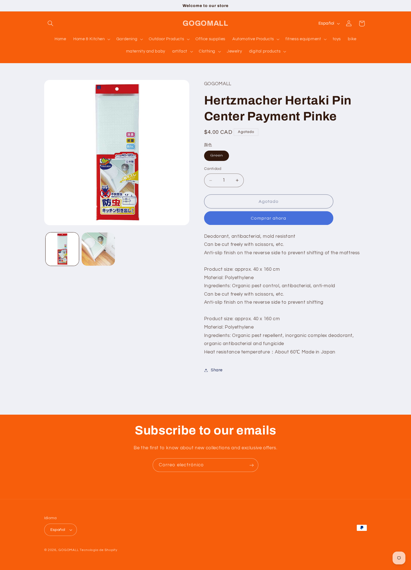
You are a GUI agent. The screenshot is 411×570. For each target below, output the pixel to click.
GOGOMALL (68, 550)
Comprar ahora (268, 218)
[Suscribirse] (251, 465)
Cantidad (212, 169)
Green (219, 157)
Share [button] (217, 370)
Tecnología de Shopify (98, 550)
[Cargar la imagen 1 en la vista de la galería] (62, 249)
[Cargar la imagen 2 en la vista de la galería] (98, 249)
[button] (50, 23)
